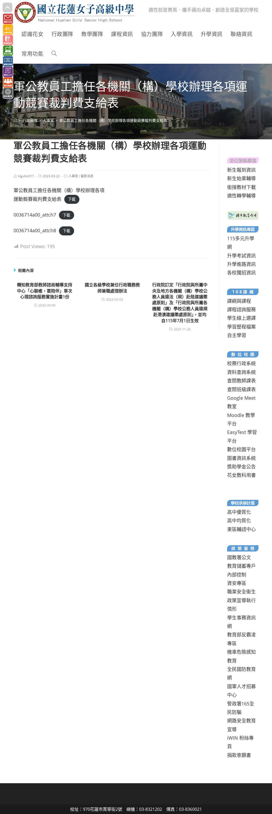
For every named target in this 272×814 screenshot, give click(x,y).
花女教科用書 (241, 475)
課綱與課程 (239, 301)
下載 (71, 199)
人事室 (73, 176)
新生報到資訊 (241, 170)
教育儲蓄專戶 (241, 566)
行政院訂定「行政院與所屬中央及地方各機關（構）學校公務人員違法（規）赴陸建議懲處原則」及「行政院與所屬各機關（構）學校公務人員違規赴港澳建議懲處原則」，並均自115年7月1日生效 (179, 302)
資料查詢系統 (241, 372)
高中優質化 (239, 512)
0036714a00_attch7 (35, 215)
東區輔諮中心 (241, 529)
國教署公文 (239, 557)
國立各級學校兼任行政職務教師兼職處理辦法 (112, 288)
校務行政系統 (241, 363)
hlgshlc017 (26, 176)
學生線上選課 (241, 318)
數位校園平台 (241, 449)
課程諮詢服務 (241, 309)
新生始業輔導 (241, 178)
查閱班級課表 (241, 389)
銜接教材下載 (241, 187)
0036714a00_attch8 (35, 230)
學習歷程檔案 (241, 327)
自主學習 (236, 335)
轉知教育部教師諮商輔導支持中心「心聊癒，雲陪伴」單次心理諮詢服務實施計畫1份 (44, 291)
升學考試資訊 (241, 255)
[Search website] (54, 54)
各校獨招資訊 (241, 272)
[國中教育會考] (242, 215)
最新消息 (87, 176)
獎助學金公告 (241, 466)
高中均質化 (239, 520)
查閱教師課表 (241, 380)
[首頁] (15, 120)
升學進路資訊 (241, 264)
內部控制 (236, 574)
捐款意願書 (239, 755)
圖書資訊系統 (241, 458)
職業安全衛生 (241, 591)
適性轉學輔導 (241, 195)
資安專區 (236, 583)
